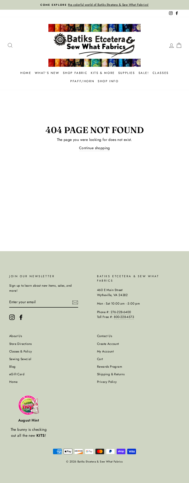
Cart (100, 359)
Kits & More (103, 73)
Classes (161, 73)
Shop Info (108, 81)
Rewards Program (109, 366)
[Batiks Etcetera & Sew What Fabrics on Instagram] (12, 317)
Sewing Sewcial (20, 359)
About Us (15, 336)
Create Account (108, 343)
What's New (47, 73)
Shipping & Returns (110, 374)
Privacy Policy (107, 381)
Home (25, 73)
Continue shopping (94, 148)
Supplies (126, 73)
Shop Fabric (75, 73)
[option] (94, 4)
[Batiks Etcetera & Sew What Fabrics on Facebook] (21, 317)
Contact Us (104, 336)
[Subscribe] (75, 302)
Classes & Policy (20, 351)
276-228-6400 (121, 312)
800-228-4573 (124, 316)
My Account (105, 351)
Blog (12, 366)
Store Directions (20, 343)
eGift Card (16, 374)
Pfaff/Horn (82, 81)
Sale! (144, 73)
